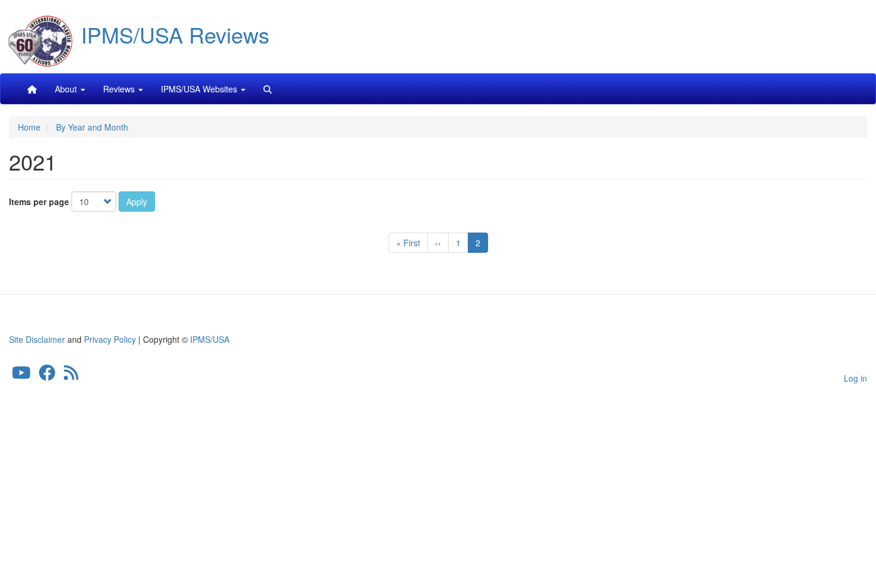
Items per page (39, 201)
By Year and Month (92, 127)
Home (29, 127)
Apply (136, 201)
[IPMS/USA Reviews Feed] (71, 376)
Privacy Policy (110, 339)
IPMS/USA (209, 339)
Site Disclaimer (37, 339)
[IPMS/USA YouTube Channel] (21, 376)
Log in (855, 378)
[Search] (267, 89)
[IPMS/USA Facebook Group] (47, 376)
